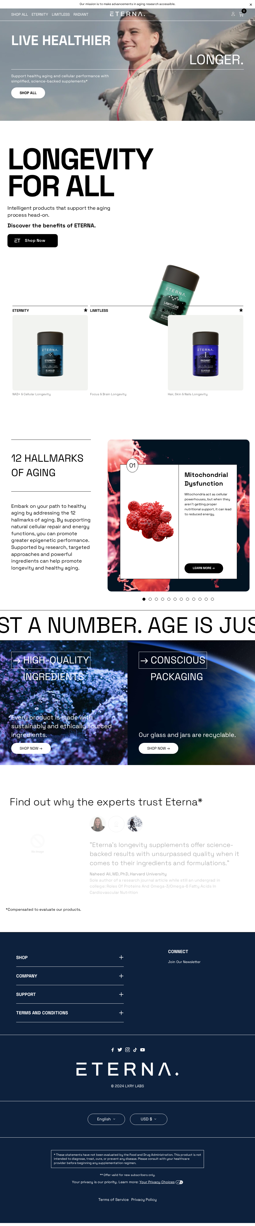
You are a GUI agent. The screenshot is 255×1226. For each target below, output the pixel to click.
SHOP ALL (28, 92)
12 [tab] (212, 599)
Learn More (202, 568)
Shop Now (35, 240)
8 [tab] (187, 599)
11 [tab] (206, 599)
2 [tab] (150, 599)
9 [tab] (193, 599)
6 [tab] (175, 599)
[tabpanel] (50, 352)
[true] (98, 824)
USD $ (147, 1106)
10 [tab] (199, 599)
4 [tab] (162, 599)
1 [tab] (143, 599)
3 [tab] (156, 599)
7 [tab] (181, 599)
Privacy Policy (144, 1187)
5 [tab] (168, 599)
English (104, 1106)
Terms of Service (113, 1187)
